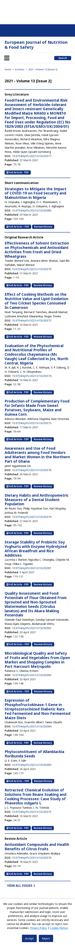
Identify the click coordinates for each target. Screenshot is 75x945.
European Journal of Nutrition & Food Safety (36, 44)
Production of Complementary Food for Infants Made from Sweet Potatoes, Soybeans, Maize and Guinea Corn (37, 408)
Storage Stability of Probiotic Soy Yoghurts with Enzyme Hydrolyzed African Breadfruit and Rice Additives (36, 549)
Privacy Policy (38, 928)
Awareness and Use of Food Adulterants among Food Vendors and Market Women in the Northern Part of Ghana (37, 455)
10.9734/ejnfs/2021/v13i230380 (31, 210)
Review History (43, 226)
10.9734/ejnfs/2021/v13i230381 (31, 568)
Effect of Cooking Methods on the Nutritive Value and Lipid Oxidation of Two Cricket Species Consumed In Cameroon (36, 301)
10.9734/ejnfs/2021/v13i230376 (31, 857)
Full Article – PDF (18, 226)
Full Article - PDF (18, 172)
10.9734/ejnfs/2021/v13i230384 (31, 726)
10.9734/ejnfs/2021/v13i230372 (31, 320)
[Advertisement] (37, 11)
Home (8, 69)
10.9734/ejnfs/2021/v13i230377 (31, 156)
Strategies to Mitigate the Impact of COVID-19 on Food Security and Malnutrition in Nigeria (36, 193)
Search (62, 58)
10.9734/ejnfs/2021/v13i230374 (31, 376)
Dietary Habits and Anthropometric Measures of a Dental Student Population (37, 500)
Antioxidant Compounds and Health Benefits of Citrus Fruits (37, 846)
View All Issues (20, 885)
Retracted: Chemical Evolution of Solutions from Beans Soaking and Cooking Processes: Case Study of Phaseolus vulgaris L (35, 797)
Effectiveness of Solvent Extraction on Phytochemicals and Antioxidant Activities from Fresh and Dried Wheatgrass (37, 250)
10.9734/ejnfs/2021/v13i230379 (31, 517)
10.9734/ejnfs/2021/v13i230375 (31, 423)
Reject (46, 938)
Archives (19, 69)
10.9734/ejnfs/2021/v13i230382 (31, 628)
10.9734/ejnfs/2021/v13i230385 (31, 765)
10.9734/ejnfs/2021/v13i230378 (31, 470)
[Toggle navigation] (7, 58)
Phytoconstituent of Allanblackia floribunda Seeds (34, 754)
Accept (29, 938)
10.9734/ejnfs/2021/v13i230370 (31, 269)
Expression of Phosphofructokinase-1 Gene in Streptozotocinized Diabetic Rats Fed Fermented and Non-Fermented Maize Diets (37, 709)
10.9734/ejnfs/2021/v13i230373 (31, 812)
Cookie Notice (59, 928)
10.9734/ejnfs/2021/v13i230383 (31, 675)
